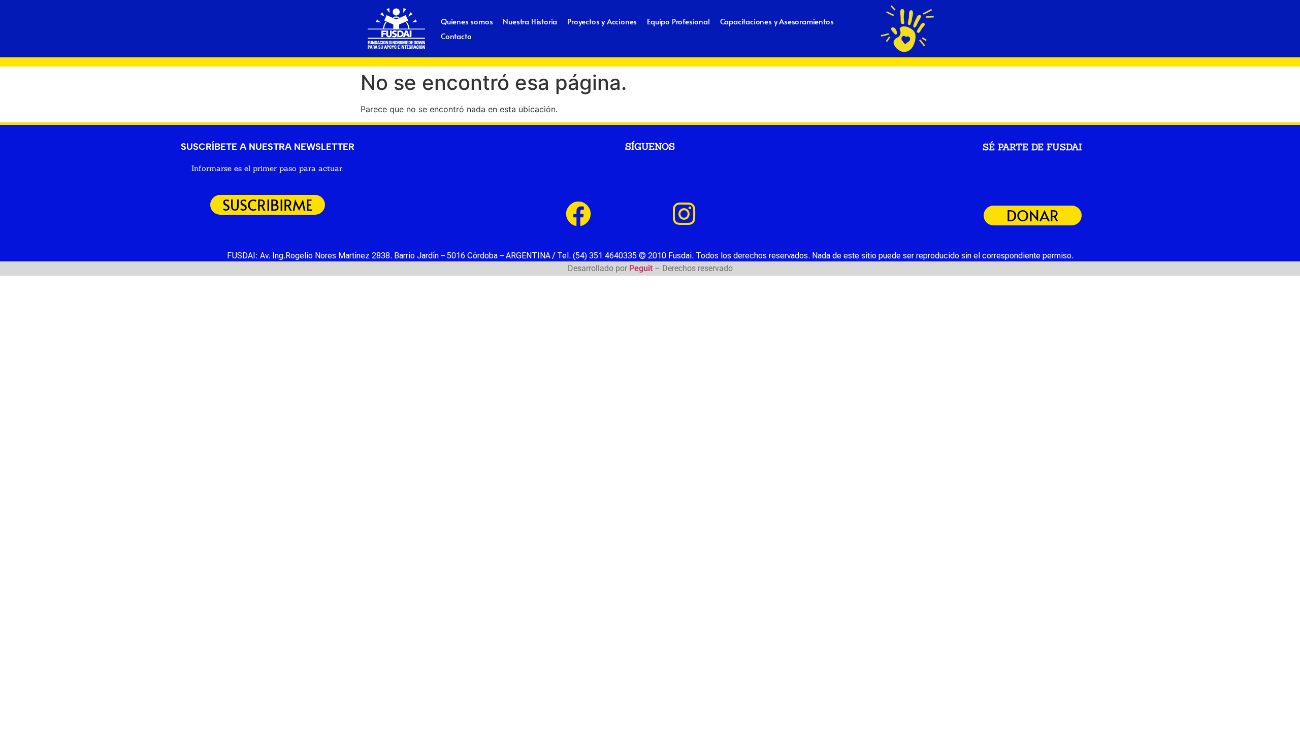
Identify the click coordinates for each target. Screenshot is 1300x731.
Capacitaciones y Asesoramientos (777, 21)
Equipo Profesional (678, 21)
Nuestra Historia (530, 21)
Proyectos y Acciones (602, 21)
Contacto (456, 35)
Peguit (641, 268)
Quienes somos (467, 21)
